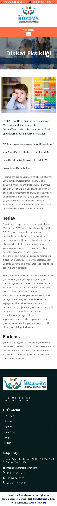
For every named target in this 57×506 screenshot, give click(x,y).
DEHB (40, 299)
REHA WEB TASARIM (35, 502)
